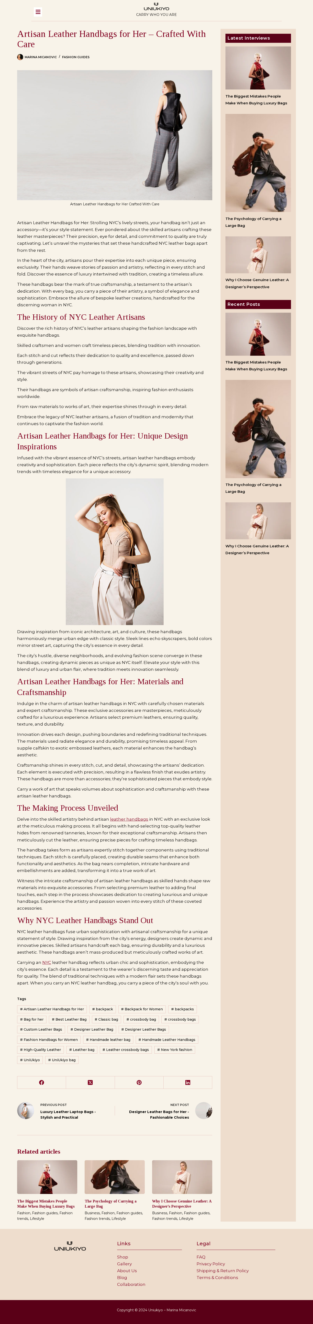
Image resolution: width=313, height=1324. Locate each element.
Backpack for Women (142, 1009)
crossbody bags (180, 1019)
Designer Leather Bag (91, 1029)
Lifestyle (37, 1218)
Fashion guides (75, 57)
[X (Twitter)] (90, 1082)
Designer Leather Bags (143, 1029)
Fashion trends (97, 1218)
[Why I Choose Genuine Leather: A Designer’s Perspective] (182, 1177)
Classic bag (106, 1019)
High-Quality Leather (40, 1050)
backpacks (182, 1009)
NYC (46, 962)
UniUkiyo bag (62, 1060)
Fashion (23, 1213)
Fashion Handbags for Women (49, 1039)
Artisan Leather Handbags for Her (52, 1009)
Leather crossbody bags (125, 1050)
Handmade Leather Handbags (166, 1039)
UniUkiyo (30, 1060)
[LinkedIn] (188, 1082)
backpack (102, 1009)
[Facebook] (41, 1082)
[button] (77, 12)
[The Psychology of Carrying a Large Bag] (115, 1177)
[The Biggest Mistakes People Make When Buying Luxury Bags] (47, 1177)
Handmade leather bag (108, 1039)
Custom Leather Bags (41, 1029)
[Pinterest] (139, 1082)
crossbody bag (141, 1019)
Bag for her (32, 1019)
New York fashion (174, 1050)
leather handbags (129, 819)
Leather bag (81, 1050)
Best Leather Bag (69, 1019)
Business (92, 1213)
